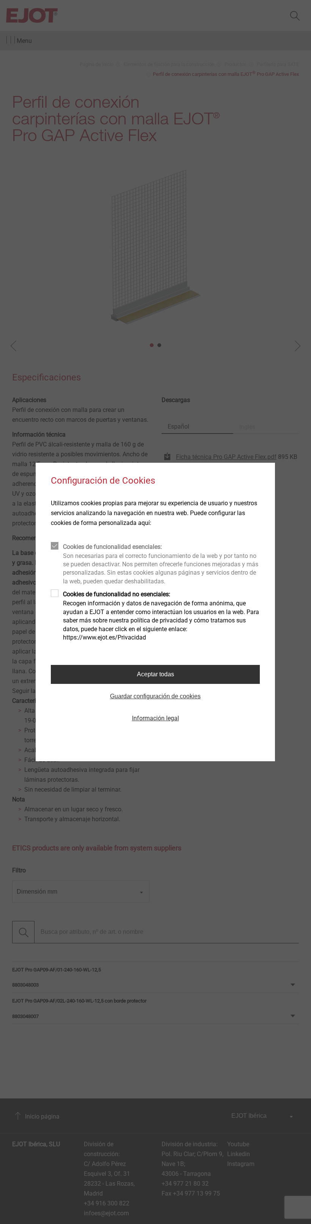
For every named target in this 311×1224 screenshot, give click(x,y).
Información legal (155, 718)
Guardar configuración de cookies (155, 696)
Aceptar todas (155, 674)
